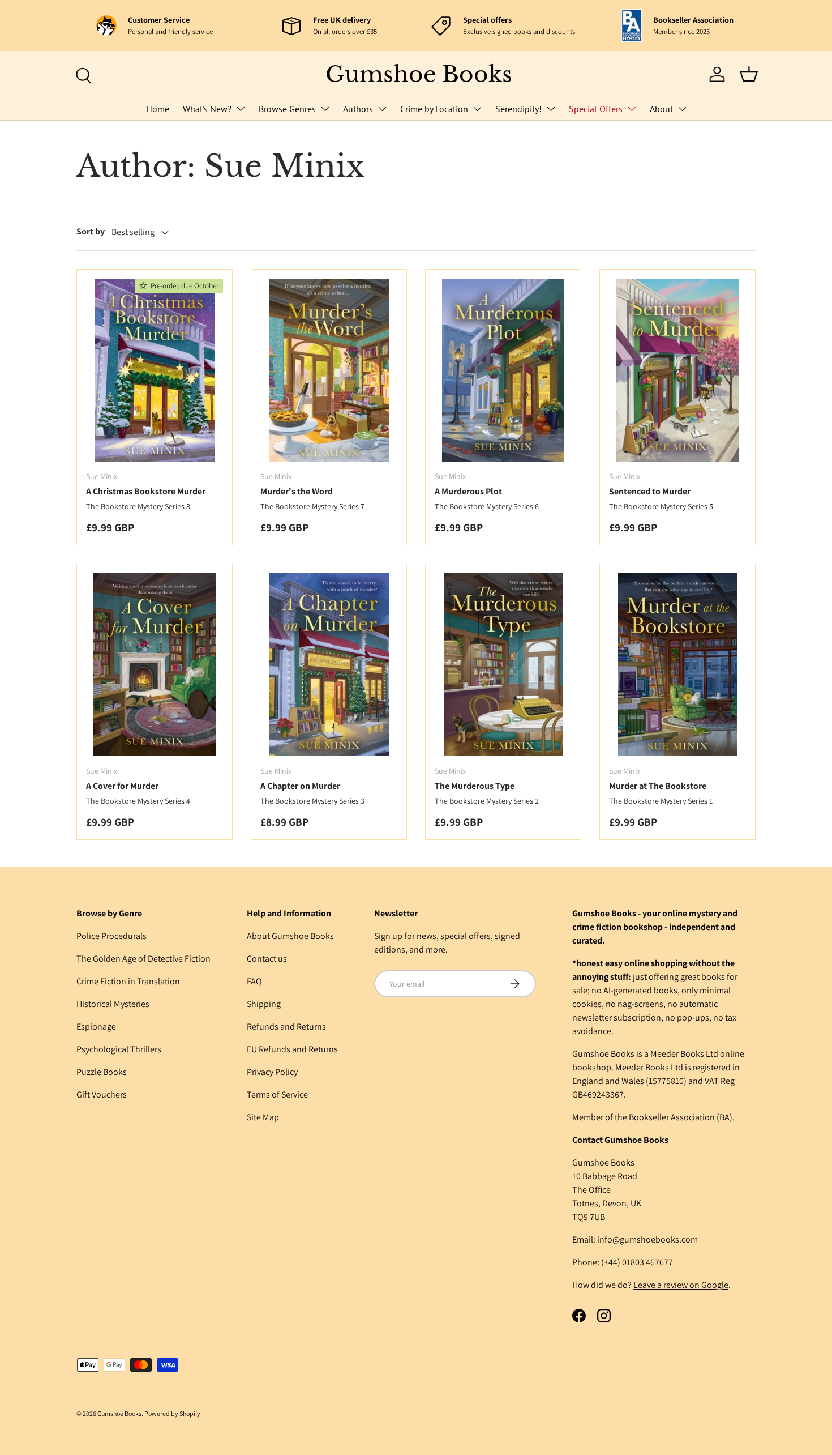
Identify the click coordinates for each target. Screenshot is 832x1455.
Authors (358, 108)
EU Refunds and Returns (292, 1049)
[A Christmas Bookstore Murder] (154, 370)
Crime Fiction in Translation (128, 981)
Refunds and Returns (286, 1026)
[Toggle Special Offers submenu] (631, 109)
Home (157, 108)
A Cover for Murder (122, 786)
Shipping (264, 1004)
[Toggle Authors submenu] (382, 109)
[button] (748, 74)
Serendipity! (518, 108)
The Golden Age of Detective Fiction (143, 959)
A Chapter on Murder (300, 786)
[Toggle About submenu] (682, 109)
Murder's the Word (296, 491)
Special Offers (596, 108)
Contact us (267, 959)
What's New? (207, 108)
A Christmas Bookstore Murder (145, 491)
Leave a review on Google (680, 1285)
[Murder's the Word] (328, 370)
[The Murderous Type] (503, 664)
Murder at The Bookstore (657, 786)
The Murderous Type (474, 786)
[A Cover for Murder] (154, 664)
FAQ (254, 981)
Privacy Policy (272, 1072)
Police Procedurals (111, 936)
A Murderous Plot (468, 491)
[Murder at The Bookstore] (677, 664)
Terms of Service (277, 1094)
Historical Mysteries (112, 1004)
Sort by (90, 231)
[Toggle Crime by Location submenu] (477, 109)
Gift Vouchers (101, 1094)
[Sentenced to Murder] (677, 370)
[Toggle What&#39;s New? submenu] (240, 109)
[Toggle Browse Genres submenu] (325, 109)
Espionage (96, 1026)
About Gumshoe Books (290, 936)
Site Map (263, 1117)
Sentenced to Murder (650, 491)
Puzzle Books (101, 1072)
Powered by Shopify (172, 1413)
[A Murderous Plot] (503, 370)
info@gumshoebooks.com (647, 1239)
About (661, 108)
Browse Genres (287, 108)
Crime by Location (434, 108)
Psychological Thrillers (118, 1049)
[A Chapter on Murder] (328, 664)
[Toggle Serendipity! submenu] (550, 109)
